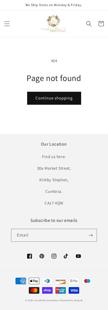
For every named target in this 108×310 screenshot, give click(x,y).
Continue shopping (54, 98)
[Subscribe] (90, 235)
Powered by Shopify (71, 300)
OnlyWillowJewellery (46, 300)
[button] (7, 24)
